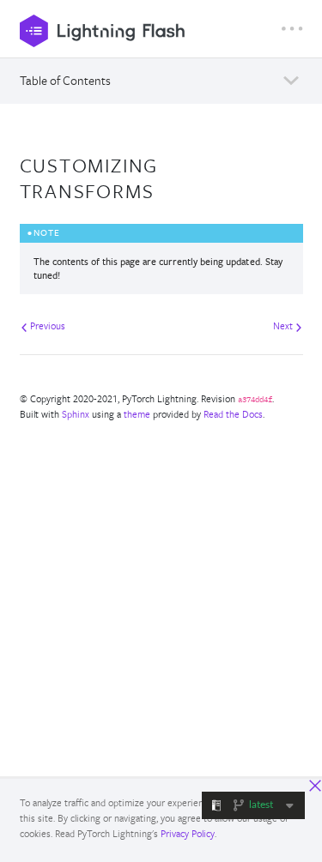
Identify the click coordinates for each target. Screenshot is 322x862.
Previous (46, 325)
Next (284, 325)
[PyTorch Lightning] (151, 31)
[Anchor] (165, 189)
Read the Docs (233, 413)
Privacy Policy (188, 833)
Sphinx (75, 413)
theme (137, 413)
